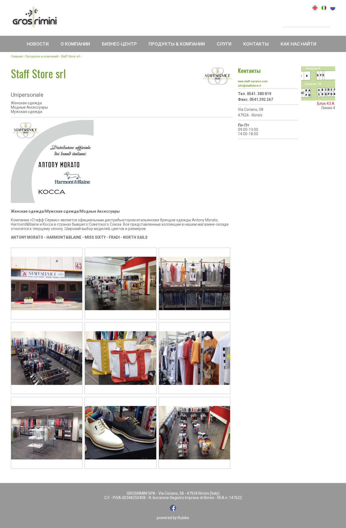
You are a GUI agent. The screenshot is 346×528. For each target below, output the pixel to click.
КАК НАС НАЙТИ (298, 44)
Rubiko (183, 518)
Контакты (256, 44)
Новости (38, 44)
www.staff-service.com (253, 81)
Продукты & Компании (177, 44)
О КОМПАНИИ (75, 44)
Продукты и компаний (41, 56)
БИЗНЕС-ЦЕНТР (119, 44)
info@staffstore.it (249, 85)
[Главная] (35, 17)
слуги (224, 44)
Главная (17, 56)
